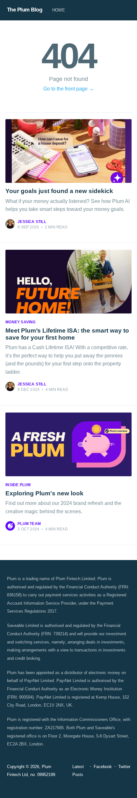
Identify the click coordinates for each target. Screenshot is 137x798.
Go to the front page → (68, 88)
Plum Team (29, 523)
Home (58, 10)
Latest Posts (78, 770)
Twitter (124, 766)
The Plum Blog (24, 10)
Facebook (103, 766)
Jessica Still (32, 221)
